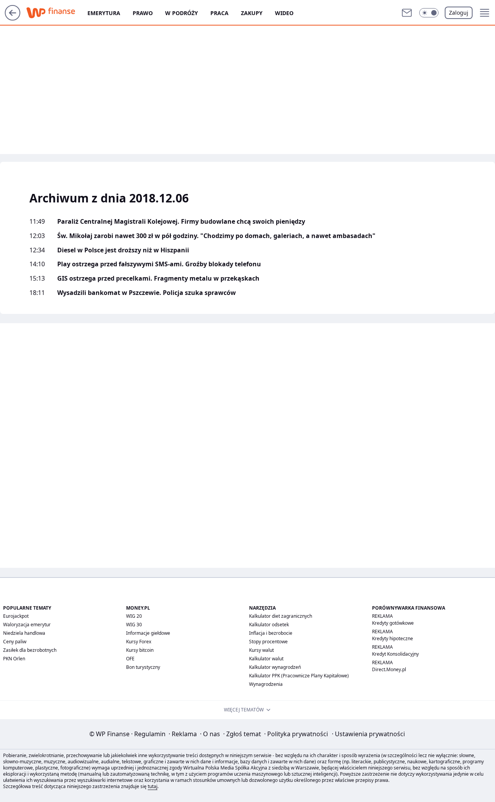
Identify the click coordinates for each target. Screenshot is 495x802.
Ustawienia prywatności (368, 734)
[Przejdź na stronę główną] (12, 18)
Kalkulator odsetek (269, 624)
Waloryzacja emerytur (27, 624)
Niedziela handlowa (24, 633)
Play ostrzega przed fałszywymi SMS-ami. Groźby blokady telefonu (159, 264)
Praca (219, 13)
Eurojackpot (16, 616)
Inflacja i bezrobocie (270, 633)
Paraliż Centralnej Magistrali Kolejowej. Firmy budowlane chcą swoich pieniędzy (181, 222)
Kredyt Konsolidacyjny (395, 654)
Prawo (143, 13)
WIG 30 (134, 624)
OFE (130, 658)
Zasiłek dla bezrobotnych (29, 650)
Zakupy (252, 13)
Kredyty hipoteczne (392, 638)
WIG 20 (134, 616)
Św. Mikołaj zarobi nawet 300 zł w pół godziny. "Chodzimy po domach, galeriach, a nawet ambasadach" (216, 236)
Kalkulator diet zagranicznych (280, 616)
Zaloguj (458, 12)
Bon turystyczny (143, 667)
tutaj (152, 786)
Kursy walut (261, 650)
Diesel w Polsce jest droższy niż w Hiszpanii (123, 250)
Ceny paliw (14, 641)
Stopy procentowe (268, 641)
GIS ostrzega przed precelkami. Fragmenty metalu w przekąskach (158, 278)
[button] (429, 12)
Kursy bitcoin (140, 650)
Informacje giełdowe (148, 633)
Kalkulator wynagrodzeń (275, 667)
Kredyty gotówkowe (393, 623)
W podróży (181, 13)
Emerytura (103, 13)
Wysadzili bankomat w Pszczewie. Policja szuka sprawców (146, 293)
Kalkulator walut (266, 658)
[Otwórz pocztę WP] (407, 13)
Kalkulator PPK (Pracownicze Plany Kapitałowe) (299, 675)
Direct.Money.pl (389, 669)
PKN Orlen (14, 658)
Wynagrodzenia (266, 684)
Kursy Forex (138, 641)
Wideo (284, 13)
